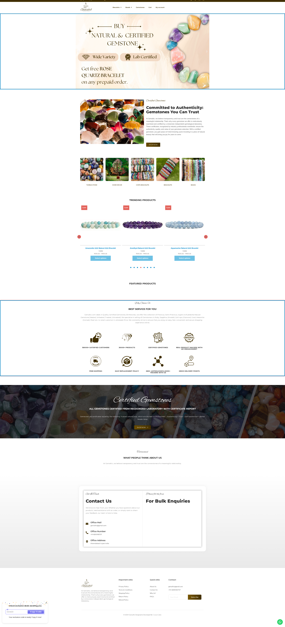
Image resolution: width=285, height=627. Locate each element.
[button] (78, 51)
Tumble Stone (91, 185)
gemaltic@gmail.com (175, 586)
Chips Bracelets (142, 185)
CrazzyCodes (157, 615)
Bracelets (168, 185)
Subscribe (194, 597)
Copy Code (36, 612)
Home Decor (117, 185)
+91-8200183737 (174, 590)
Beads (193, 185)
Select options (100, 258)
